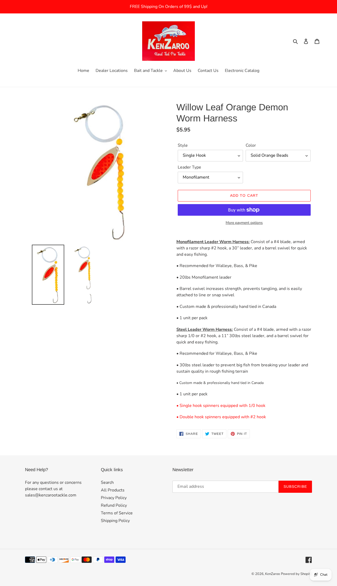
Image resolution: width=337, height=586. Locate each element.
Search (107, 482)
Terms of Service (117, 513)
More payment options (244, 222)
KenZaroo (272, 574)
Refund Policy (114, 505)
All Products (113, 490)
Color (251, 145)
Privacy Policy (114, 498)
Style (183, 145)
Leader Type (189, 167)
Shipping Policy (115, 521)
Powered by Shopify (296, 574)
